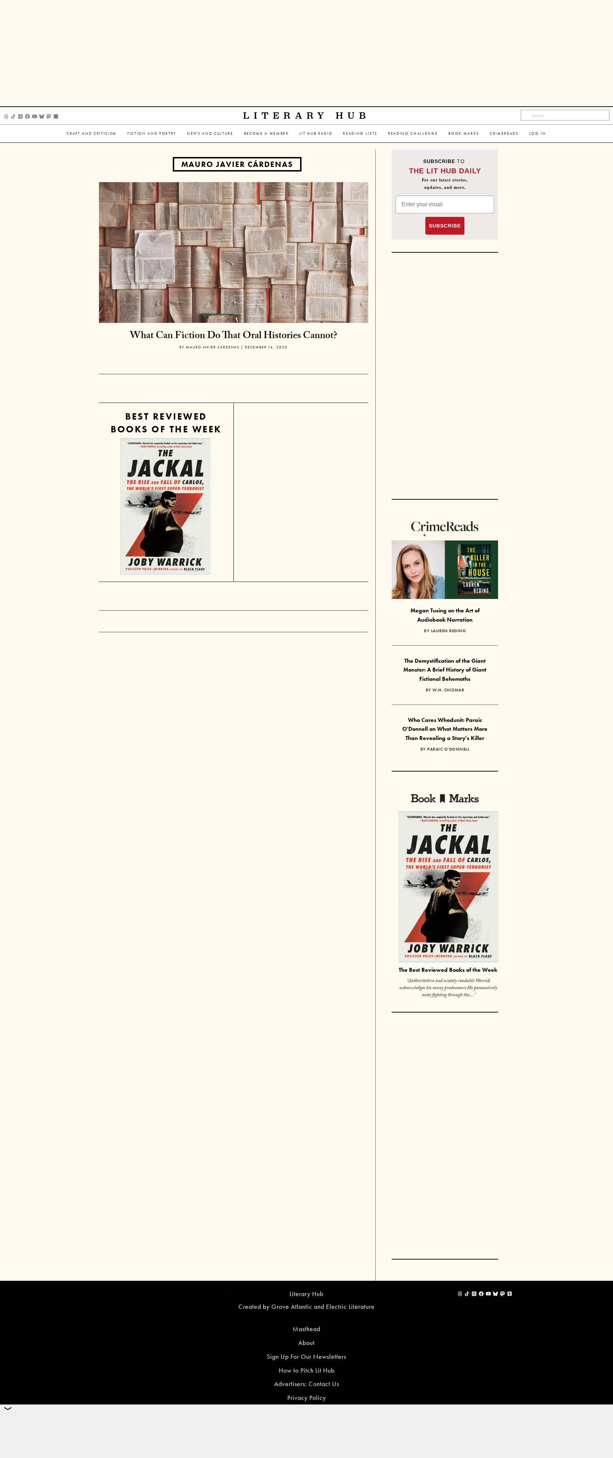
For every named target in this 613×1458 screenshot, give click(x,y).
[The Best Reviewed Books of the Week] (448, 888)
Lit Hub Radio (316, 133)
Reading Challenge (413, 133)
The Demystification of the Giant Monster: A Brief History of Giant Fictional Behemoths (444, 670)
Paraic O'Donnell (448, 749)
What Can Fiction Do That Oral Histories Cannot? (233, 336)
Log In (537, 133)
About (306, 1343)
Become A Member (266, 133)
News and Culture (210, 133)
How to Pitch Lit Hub (307, 1370)
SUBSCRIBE (445, 226)
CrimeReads (504, 133)
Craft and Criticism (92, 133)
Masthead (306, 1329)
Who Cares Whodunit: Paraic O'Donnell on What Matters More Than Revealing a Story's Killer (444, 729)
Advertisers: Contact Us (306, 1384)
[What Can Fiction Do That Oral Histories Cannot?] (233, 252)
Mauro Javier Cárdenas (237, 164)
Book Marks (463, 133)
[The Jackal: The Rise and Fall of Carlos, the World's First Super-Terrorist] (165, 506)
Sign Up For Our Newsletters (306, 1356)
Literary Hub (306, 116)
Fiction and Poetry (151, 133)
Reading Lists (360, 133)
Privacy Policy (306, 1397)
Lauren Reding (448, 631)
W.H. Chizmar (448, 690)
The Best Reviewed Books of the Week (448, 970)
